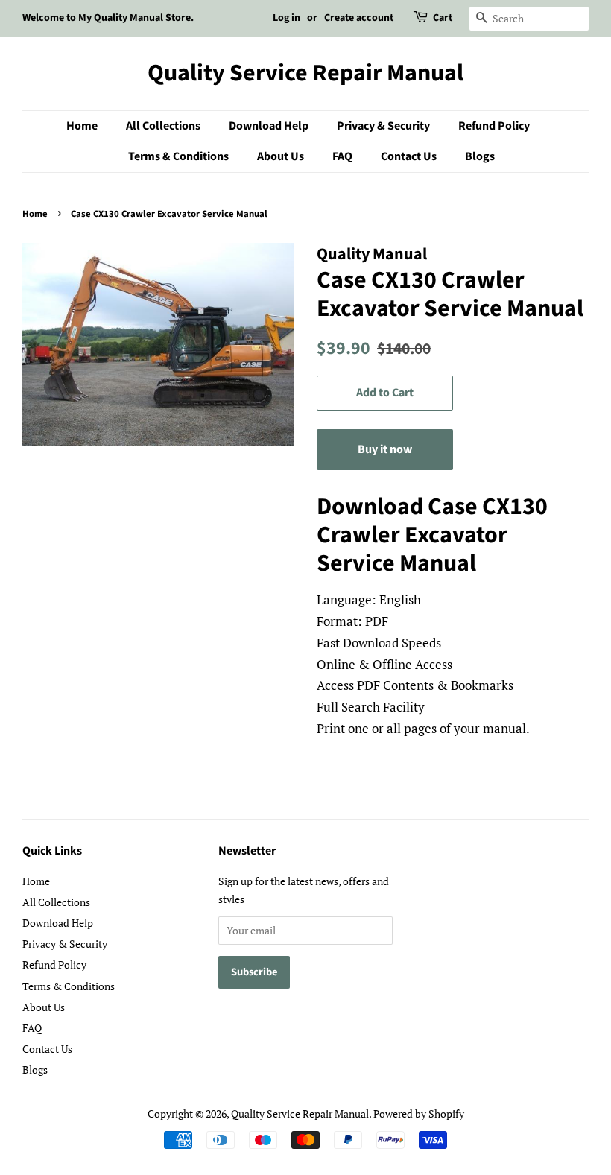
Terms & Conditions (178, 156)
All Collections (163, 126)
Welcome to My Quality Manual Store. (108, 17)
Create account (358, 17)
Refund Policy (494, 126)
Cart (442, 17)
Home (82, 126)
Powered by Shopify (418, 1113)
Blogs (480, 156)
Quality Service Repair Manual (305, 73)
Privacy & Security (383, 126)
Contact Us (409, 156)
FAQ (342, 156)
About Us (280, 156)
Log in (286, 17)
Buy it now (385, 449)
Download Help (268, 126)
